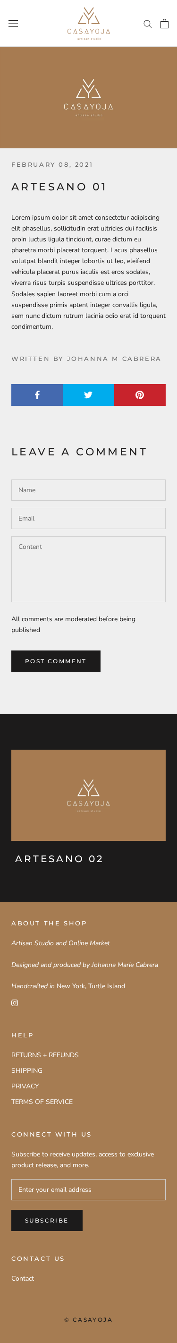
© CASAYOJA (88, 1319)
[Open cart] (164, 23)
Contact (22, 1278)
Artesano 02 (59, 858)
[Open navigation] (13, 23)
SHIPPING (26, 1070)
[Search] (147, 23)
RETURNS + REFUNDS (45, 1055)
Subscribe (47, 1220)
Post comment (56, 661)
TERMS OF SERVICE (42, 1101)
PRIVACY (25, 1086)
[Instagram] (14, 1002)
